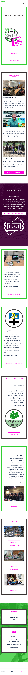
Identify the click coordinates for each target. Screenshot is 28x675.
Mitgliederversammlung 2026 (9, 97)
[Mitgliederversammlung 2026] (14, 87)
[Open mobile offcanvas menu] (26, 3)
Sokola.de (3, 1)
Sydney (23, 671)
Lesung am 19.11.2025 (8, 129)
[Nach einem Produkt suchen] (23, 3)
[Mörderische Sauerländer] (14, 149)
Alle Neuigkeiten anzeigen (14, 172)
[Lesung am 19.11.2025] (14, 119)
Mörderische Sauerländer (8, 158)
